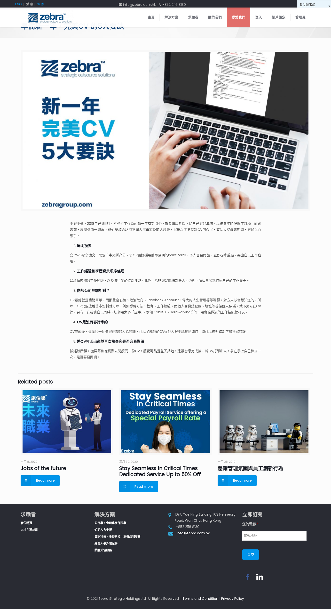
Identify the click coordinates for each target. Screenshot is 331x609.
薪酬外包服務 (103, 550)
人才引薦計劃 (29, 530)
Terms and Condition (200, 598)
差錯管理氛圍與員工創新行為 (250, 468)
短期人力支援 (103, 530)
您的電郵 (250, 524)
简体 (40, 4)
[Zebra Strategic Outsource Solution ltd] (49, 17)
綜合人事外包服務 (106, 543)
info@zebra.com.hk (193, 533)
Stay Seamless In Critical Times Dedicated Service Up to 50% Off (160, 471)
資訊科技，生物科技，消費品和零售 (118, 537)
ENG (18, 4)
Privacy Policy (232, 598)
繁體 (29, 4)
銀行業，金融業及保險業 (110, 523)
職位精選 (26, 523)
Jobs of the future (43, 468)
